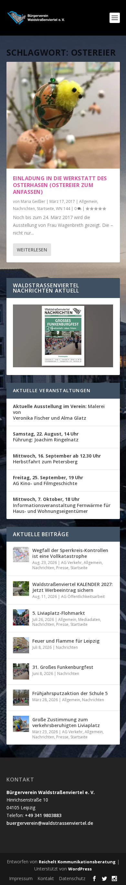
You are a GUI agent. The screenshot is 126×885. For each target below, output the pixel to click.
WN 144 (63, 208)
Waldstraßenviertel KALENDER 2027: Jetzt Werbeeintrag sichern (72, 587)
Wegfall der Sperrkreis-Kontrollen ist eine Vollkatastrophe (70, 553)
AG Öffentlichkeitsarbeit (83, 596)
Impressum (21, 878)
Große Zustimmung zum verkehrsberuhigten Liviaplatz (66, 722)
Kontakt (45, 878)
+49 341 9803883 (43, 815)
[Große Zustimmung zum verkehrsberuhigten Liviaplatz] (21, 724)
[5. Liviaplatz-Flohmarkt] (21, 617)
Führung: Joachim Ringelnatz (46, 437)
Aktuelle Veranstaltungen (52, 390)
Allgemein (88, 201)
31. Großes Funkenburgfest (62, 667)
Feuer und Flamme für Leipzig (66, 641)
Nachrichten (24, 208)
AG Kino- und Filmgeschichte (48, 480)
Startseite (45, 208)
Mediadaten (89, 619)
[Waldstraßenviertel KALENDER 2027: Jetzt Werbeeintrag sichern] (21, 589)
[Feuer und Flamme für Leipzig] (21, 645)
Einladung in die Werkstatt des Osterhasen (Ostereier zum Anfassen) (60, 185)
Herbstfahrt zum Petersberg (57, 459)
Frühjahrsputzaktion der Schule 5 (70, 693)
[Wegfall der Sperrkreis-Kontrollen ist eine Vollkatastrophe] (21, 555)
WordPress (80, 869)
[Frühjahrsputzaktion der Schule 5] (21, 698)
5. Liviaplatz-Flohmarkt (58, 613)
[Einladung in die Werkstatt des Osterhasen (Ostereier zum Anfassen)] (63, 115)
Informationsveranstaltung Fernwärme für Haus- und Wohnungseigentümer (61, 505)
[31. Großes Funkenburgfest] (21, 671)
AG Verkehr (71, 562)
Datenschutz (72, 878)
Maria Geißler (33, 201)
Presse (62, 567)
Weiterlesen (32, 250)
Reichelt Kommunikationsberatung (77, 862)
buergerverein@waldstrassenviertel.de (49, 823)
